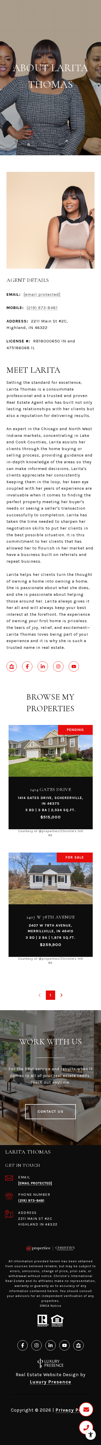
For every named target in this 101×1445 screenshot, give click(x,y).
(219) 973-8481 (42, 307)
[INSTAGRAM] (58, 666)
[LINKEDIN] (43, 666)
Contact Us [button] (50, 1111)
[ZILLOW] (11, 666)
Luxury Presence (50, 1382)
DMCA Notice (50, 1306)
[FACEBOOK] (27, 666)
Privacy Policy (72, 1410)
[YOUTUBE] (74, 666)
